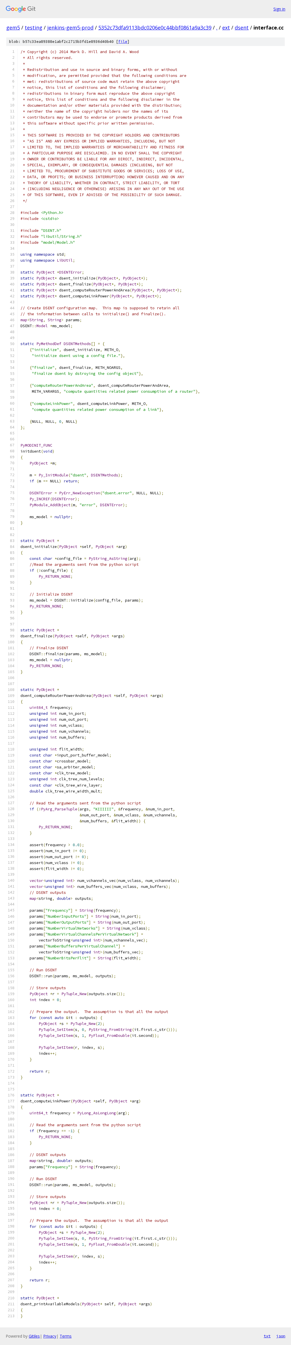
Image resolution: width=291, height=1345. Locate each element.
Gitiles (34, 1336)
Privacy (49, 1336)
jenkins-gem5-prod (70, 27)
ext (226, 27)
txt (267, 1335)
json (280, 1335)
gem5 (13, 27)
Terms (66, 1336)
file (122, 41)
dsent (242, 27)
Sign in (279, 9)
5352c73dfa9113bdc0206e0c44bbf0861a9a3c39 (154, 27)
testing (33, 27)
